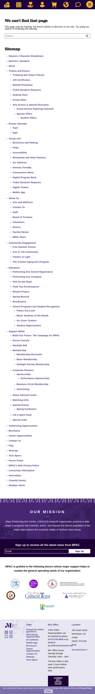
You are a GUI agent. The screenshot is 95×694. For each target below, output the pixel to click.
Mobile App (19, 192)
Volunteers (18, 222)
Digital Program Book (24, 177)
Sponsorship (24, 374)
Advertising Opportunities (23, 426)
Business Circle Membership (32, 384)
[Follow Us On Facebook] (6, 632)
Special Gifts (20, 420)
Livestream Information (22, 470)
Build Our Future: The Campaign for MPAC (36, 335)
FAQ (11, 445)
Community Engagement (22, 243)
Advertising (23, 389)
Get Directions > (80, 650)
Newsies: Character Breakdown (26, 56)
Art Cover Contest (26, 320)
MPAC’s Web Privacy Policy (24, 465)
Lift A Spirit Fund (22, 415)
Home (12, 66)
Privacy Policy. (85, 688)
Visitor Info (15, 138)
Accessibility (20, 152)
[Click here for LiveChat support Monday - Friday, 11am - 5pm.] (78, 4)
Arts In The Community (25, 252)
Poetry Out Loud (26, 310)
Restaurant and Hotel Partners (29, 157)
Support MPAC (17, 331)
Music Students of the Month (32, 315)
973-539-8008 (56, 639)
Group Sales (19, 100)
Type (15, 127)
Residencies (19, 301)
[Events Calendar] (19, 4)
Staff (15, 212)
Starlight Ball (20, 345)
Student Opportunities (29, 325)
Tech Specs (15, 455)
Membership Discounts (29, 354)
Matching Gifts (21, 400)
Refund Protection (23, 85)
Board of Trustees (22, 217)
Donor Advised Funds (24, 395)
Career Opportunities (20, 435)
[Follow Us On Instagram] (11, 632)
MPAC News (19, 237)
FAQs (16, 147)
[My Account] (42, 4)
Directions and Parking (25, 142)
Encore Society (21, 340)
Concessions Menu (23, 172)
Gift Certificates (21, 80)
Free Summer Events (24, 247)
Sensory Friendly (22, 167)
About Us (14, 198)
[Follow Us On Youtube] (6, 636)
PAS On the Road (22, 281)
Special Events (21, 405)
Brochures (14, 430)
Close (48, 691)
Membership (19, 350)
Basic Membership (27, 359)
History (17, 227)
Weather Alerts (17, 485)
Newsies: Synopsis (19, 61)
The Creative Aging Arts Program (31, 262)
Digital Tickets (20, 187)
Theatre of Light (21, 257)
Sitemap (13, 450)
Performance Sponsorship (35, 378)
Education (14, 267)
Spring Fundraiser (26, 409)
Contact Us (19, 207)
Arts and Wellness (23, 202)
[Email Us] (11, 636)
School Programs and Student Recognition (36, 306)
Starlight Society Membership (33, 364)
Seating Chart (20, 95)
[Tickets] (7, 4)
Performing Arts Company (27, 276)
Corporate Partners (23, 370)
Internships (15, 475)
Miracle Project (21, 291)
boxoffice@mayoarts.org (60, 645)
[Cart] (54, 4)
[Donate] (30, 4)
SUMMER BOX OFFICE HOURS (58, 681)
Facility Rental (20, 232)
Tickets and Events (19, 71)
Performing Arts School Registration (33, 272)
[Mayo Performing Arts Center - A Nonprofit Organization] (11, 625)
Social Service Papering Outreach (35, 109)
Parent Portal (16, 460)
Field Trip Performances (26, 286)
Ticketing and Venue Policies (28, 75)
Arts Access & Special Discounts (31, 104)
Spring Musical (21, 296)
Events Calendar (18, 123)
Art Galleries (20, 162)
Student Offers (29, 118)
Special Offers (24, 114)
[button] (89, 4)
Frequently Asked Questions (35, 631)
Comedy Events (17, 480)
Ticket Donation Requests (27, 90)
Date (15, 132)
